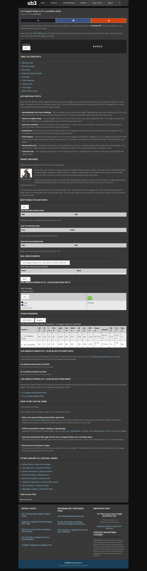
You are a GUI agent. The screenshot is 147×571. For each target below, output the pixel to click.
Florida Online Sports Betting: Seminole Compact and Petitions (71, 523)
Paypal (123, 431)
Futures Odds (27, 84)
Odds (43, 3)
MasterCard (75, 431)
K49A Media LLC (99, 540)
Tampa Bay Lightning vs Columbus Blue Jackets (40, 482)
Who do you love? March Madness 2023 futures (36, 530)
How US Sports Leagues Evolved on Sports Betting (73, 531)
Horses (83, 3)
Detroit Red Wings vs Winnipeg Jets (35, 475)
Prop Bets (26, 77)
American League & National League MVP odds (37, 523)
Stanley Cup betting (100, 357)
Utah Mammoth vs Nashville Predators (36, 468)
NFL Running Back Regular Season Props (36, 515)
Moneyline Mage (28, 66)
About (110, 3)
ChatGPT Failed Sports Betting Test (37, 545)
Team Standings (28, 80)
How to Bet (97, 3)
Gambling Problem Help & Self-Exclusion (109, 527)
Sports (54, 3)
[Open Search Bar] (118, 3)
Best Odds (26, 70)
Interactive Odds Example (32, 73)
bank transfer (99, 431)
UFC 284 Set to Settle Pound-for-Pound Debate (36, 538)
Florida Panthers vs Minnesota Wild (35, 485)
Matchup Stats (27, 63)
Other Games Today (29, 91)
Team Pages (26, 87)
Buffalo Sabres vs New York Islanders (36, 464)
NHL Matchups (27, 499)
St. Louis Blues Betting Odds (33, 396)
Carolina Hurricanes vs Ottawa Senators (37, 471)
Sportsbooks (68, 3)
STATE (26, 44)
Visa (63, 431)
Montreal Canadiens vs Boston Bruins (36, 478)
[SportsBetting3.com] (33, 3)
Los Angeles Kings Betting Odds (34, 393)
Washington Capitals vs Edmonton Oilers (37, 489)
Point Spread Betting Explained (71, 516)
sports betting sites (42, 420)
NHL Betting (38, 33)
